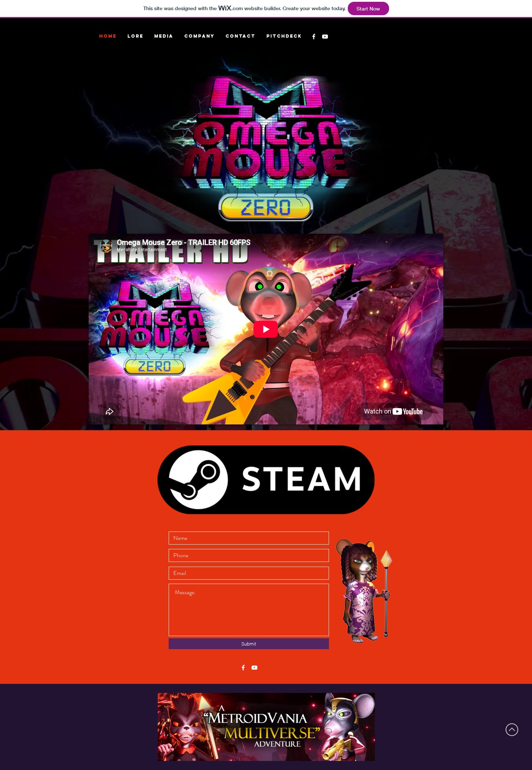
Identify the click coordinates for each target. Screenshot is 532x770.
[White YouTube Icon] (254, 667)
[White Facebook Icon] (243, 667)
